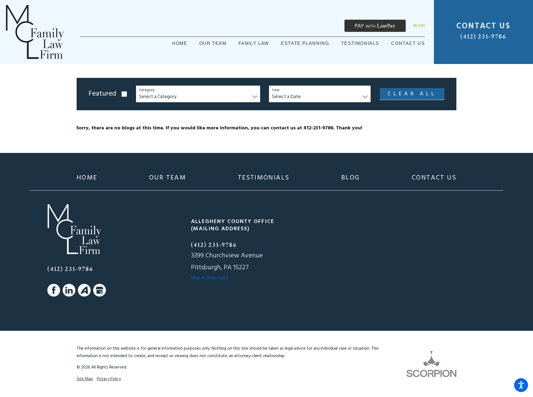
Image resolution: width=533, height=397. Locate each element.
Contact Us (434, 178)
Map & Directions (209, 278)
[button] (521, 385)
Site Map (85, 379)
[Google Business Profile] (99, 290)
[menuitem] (179, 43)
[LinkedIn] (69, 290)
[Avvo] (84, 290)
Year (276, 90)
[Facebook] (53, 290)
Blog (419, 25)
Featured (102, 94)
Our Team (167, 178)
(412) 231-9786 (483, 36)
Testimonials (264, 178)
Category (147, 90)
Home (87, 178)
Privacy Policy (109, 379)
